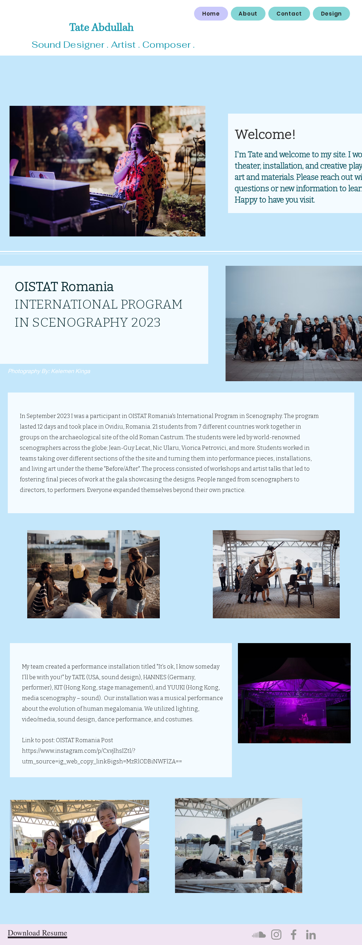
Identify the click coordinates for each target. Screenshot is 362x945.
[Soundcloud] (259, 934)
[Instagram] (276, 934)
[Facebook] (293, 934)
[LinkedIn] (311, 934)
